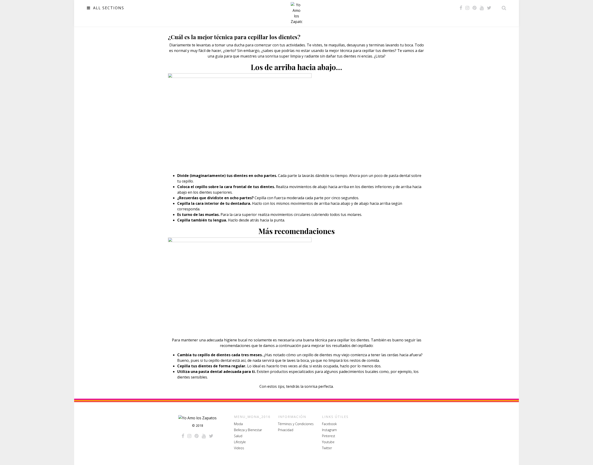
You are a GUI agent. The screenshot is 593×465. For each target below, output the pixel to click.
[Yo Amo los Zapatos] (296, 13)
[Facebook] (461, 7)
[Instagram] (467, 7)
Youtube (328, 442)
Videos (239, 448)
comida (373, 360)
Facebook (329, 424)
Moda (238, 424)
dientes (388, 50)
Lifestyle (240, 442)
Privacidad (285, 430)
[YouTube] (482, 7)
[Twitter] (489, 7)
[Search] (502, 7)
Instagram (329, 430)
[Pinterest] (474, 7)
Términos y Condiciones (296, 424)
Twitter (327, 448)
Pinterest (328, 436)
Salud (238, 436)
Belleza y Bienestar (248, 430)
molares (354, 214)
